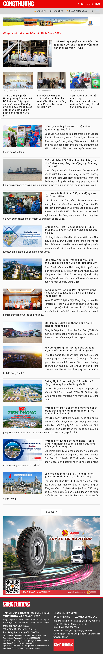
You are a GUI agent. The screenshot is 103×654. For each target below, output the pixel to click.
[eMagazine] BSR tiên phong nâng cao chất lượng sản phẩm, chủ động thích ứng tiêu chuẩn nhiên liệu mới (71, 410)
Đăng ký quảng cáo (86, 617)
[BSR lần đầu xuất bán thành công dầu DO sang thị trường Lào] (22, 332)
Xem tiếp (50, 512)
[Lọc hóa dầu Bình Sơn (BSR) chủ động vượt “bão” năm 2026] (22, 203)
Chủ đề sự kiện (56, 11)
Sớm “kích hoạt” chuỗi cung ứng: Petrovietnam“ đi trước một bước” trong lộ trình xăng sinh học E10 (85, 101)
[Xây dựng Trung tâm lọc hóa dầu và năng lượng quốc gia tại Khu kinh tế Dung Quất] (22, 357)
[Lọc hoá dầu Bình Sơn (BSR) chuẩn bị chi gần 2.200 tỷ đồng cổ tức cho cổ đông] (22, 483)
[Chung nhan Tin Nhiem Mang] (64, 645)
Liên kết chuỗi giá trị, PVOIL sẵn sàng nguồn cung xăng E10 (68, 128)
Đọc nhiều (41, 11)
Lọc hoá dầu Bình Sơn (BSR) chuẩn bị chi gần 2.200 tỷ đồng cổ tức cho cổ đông (69, 475)
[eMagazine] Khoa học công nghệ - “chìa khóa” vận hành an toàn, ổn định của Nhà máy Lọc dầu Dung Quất (70, 443)
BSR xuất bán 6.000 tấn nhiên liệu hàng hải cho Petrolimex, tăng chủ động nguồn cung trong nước (71, 163)
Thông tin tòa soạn (78, 11)
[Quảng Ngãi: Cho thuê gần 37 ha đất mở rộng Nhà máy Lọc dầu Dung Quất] (22, 391)
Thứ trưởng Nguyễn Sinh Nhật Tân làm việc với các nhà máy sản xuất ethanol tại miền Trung (76, 44)
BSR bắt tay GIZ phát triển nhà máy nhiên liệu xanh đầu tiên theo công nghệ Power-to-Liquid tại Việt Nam (51, 101)
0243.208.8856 (72, 627)
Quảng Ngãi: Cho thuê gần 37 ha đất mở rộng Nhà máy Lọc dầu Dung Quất (69, 383)
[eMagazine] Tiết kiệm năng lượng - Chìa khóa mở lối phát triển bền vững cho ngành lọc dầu (71, 229)
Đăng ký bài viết (63, 617)
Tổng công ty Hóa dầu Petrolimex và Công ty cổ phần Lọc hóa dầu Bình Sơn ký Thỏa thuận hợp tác (70, 293)
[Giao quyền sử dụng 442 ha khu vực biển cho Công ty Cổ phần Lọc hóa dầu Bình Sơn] (22, 269)
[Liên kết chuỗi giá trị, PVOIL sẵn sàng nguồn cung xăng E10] (22, 136)
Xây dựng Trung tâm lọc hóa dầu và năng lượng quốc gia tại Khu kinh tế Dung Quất (70, 349)
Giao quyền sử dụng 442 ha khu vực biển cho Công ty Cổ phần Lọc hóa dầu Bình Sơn (71, 261)
